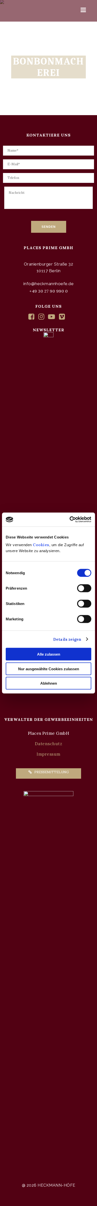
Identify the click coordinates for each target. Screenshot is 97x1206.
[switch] (84, 588)
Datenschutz (48, 743)
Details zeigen (67, 639)
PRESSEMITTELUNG (51, 772)
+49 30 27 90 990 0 (48, 291)
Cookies (40, 544)
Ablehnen (48, 683)
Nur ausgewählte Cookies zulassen (48, 669)
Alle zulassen (48, 654)
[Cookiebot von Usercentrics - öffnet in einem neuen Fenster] (69, 519)
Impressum (48, 754)
